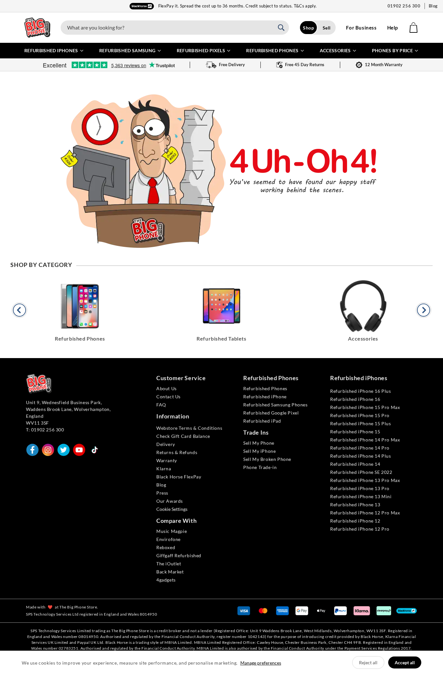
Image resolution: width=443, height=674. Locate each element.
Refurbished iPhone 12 (355, 521)
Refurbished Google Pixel (271, 412)
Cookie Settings (171, 509)
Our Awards (169, 501)
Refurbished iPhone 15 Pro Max (365, 407)
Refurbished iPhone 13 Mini (361, 496)
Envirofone (168, 539)
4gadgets (166, 580)
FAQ (161, 404)
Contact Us (168, 396)
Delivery (165, 444)
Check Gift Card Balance (183, 436)
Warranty (166, 460)
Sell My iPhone (259, 451)
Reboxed (165, 547)
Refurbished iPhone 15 (355, 431)
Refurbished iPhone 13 (355, 504)
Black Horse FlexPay (178, 476)
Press (162, 493)
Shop (308, 27)
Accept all (405, 662)
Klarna (163, 468)
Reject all (368, 662)
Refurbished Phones (265, 388)
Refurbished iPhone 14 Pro (359, 448)
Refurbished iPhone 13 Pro (359, 488)
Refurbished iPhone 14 (355, 464)
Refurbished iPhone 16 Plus (360, 391)
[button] (283, 27)
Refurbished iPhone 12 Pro (359, 529)
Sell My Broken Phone (267, 459)
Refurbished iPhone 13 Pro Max (365, 480)
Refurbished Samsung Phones (275, 404)
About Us (166, 388)
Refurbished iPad (262, 421)
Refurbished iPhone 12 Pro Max (365, 512)
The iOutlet (168, 563)
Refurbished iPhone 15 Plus (360, 423)
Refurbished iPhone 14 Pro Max (365, 439)
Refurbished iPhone (265, 396)
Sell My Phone (258, 443)
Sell (327, 27)
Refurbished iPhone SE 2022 (361, 472)
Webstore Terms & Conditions (189, 428)
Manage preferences (260, 663)
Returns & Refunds (176, 452)
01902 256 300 (404, 5)
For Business (361, 27)
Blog (433, 5)
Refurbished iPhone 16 (355, 399)
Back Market (170, 571)
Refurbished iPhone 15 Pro (359, 415)
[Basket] (413, 27)
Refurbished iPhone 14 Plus (360, 456)
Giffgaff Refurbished (178, 555)
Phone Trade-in (260, 467)
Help (392, 27)
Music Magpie (171, 531)
